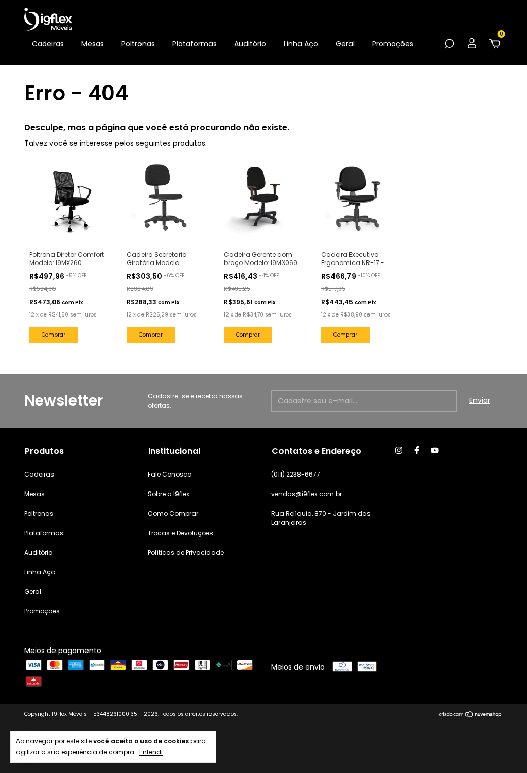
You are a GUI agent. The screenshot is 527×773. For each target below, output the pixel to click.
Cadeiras (48, 44)
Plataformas (194, 44)
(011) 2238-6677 (295, 474)
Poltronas (138, 44)
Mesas (92, 44)
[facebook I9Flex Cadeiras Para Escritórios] (417, 450)
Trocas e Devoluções (180, 533)
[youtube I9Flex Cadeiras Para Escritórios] (435, 450)
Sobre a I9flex (168, 493)
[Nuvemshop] (470, 715)
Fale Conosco (169, 474)
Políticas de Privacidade (186, 552)
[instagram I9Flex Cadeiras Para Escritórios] (399, 450)
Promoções (392, 44)
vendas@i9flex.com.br (306, 493)
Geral (345, 44)
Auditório (250, 44)
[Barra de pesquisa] (449, 44)
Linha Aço (301, 44)
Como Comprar (173, 513)
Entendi (151, 752)
